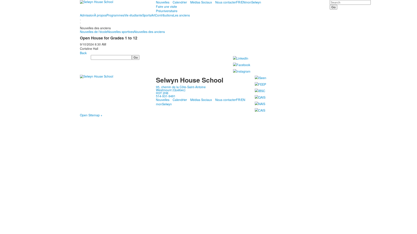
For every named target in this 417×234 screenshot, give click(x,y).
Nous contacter (225, 2)
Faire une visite (166, 6)
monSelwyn (253, 2)
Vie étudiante (133, 15)
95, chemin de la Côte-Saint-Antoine (181, 87)
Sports (146, 15)
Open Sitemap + (91, 115)
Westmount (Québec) (170, 90)
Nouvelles (162, 2)
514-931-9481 (165, 96)
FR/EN (240, 2)
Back (83, 53)
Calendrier (180, 2)
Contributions (164, 15)
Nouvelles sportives (120, 31)
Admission (87, 15)
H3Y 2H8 (162, 93)
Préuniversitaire (166, 11)
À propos (100, 15)
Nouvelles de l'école (93, 31)
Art (153, 15)
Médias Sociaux (201, 2)
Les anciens (181, 15)
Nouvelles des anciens (149, 31)
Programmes (115, 15)
